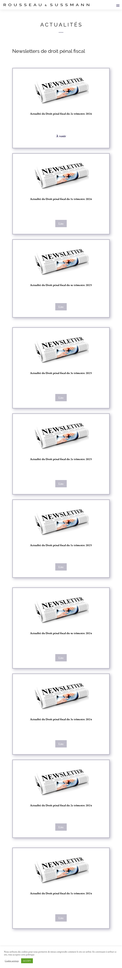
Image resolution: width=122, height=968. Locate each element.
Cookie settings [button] (12, 960)
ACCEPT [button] (27, 960)
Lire (61, 223)
